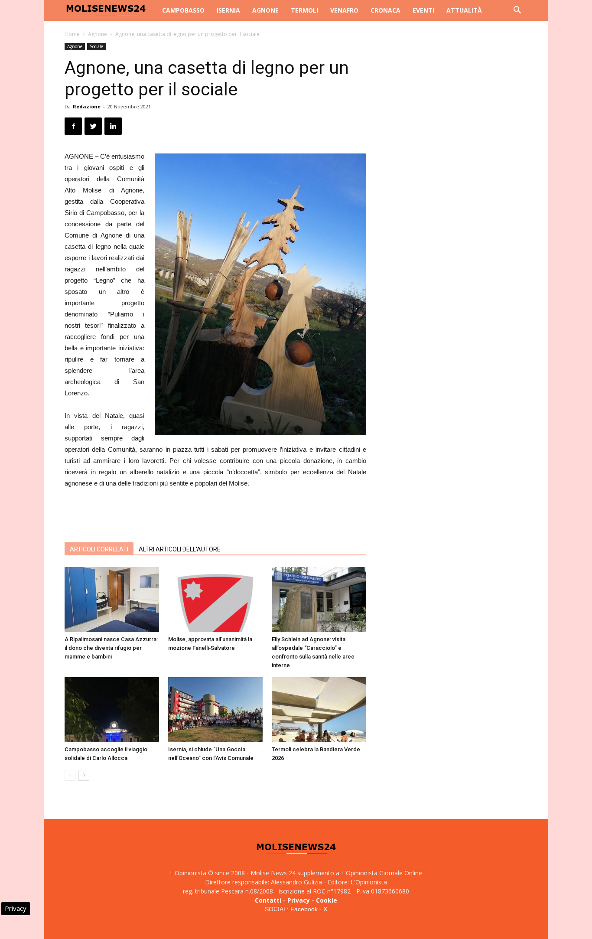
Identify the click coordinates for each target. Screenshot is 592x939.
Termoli (304, 10)
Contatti (268, 900)
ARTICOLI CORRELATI (99, 549)
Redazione (87, 106)
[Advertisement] (215, 513)
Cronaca (385, 10)
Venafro (344, 10)
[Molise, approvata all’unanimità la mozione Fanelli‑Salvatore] (215, 599)
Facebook (304, 909)
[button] (517, 11)
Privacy (298, 900)
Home (72, 34)
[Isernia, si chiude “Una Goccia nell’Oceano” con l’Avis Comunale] (215, 709)
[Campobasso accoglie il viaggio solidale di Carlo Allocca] (112, 709)
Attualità (464, 10)
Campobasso (183, 10)
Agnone (265, 10)
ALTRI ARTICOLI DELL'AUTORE (180, 549)
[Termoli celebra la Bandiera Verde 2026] (319, 709)
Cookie (326, 900)
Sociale (96, 46)
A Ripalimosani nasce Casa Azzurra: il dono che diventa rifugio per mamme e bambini (111, 648)
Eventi (423, 10)
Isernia (228, 10)
